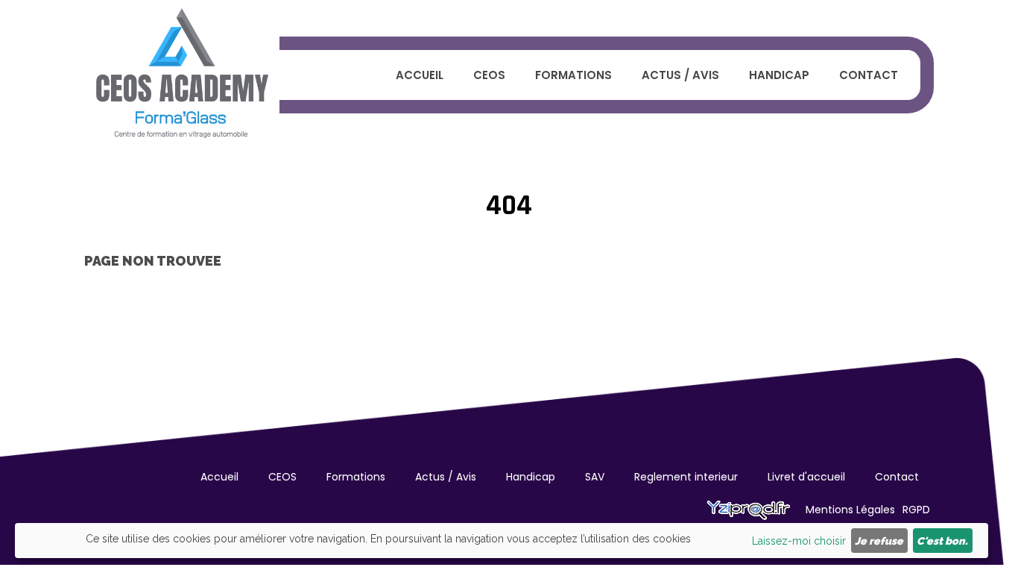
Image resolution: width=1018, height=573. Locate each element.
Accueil (419, 75)
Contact (868, 75)
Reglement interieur (686, 476)
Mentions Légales (850, 509)
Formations (573, 75)
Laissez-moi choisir (799, 541)
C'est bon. (942, 541)
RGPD (916, 509)
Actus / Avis (680, 75)
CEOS (489, 75)
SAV (594, 476)
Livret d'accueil (806, 476)
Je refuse (879, 541)
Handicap (779, 75)
